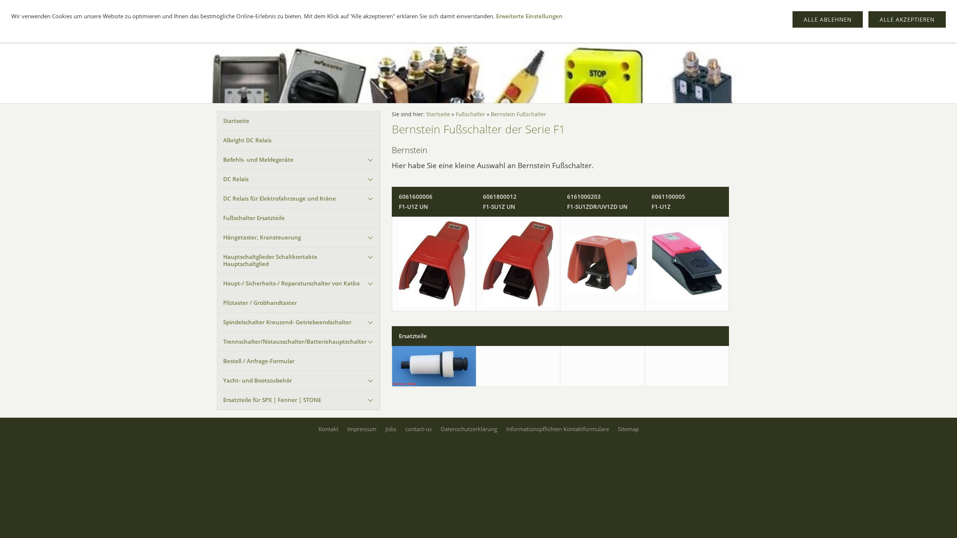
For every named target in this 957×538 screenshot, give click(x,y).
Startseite (236, 120)
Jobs (390, 429)
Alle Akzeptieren (907, 19)
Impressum (361, 429)
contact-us (418, 429)
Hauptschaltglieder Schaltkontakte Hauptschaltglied (270, 260)
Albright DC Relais (247, 140)
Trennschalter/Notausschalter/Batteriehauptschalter (295, 341)
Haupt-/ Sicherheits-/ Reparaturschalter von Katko (291, 283)
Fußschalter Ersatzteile (254, 218)
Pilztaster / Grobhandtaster (260, 302)
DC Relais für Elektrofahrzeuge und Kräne (279, 198)
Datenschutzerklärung (469, 429)
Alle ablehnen (828, 19)
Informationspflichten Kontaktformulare (557, 429)
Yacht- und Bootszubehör (257, 380)
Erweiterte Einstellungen (529, 16)
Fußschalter (470, 114)
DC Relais (236, 179)
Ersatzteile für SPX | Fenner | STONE (272, 400)
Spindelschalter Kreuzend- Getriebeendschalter (287, 322)
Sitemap (628, 429)
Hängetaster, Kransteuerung (262, 237)
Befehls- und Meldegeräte (258, 159)
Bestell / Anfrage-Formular (259, 361)
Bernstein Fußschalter (518, 114)
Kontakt (328, 429)
